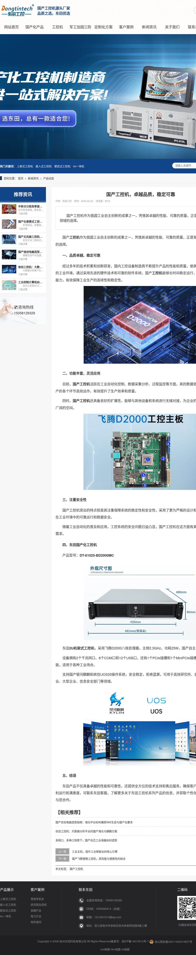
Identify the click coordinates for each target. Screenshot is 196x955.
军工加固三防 (80, 26)
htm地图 (116, 949)
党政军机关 (37, 899)
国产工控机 (76, 869)
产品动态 (48, 178)
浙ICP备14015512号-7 (135, 941)
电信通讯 (36, 922)
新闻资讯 (149, 26)
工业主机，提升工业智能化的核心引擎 (95, 851)
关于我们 (172, 26)
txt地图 (125, 949)
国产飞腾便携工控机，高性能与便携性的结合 (99, 858)
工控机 (57, 26)
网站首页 (11, 26)
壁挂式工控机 (62, 166)
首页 (20, 178)
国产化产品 (34, 26)
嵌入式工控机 (44, 166)
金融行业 (36, 910)
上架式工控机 (25, 166)
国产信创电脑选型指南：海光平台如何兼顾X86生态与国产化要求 (94, 822)
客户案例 (126, 26)
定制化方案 (103, 26)
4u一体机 (78, 166)
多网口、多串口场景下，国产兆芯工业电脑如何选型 (86, 840)
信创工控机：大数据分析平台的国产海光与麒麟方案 (86, 831)
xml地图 (105, 949)
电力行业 (36, 916)
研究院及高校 (39, 904)
